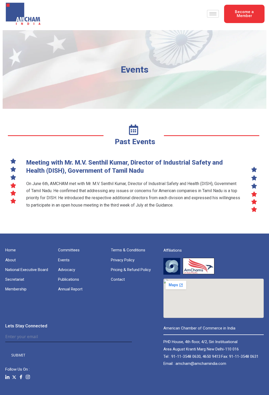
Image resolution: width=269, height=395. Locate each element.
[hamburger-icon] (213, 14)
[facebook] (21, 377)
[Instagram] (28, 377)
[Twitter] (14, 377)
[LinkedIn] (7, 377)
